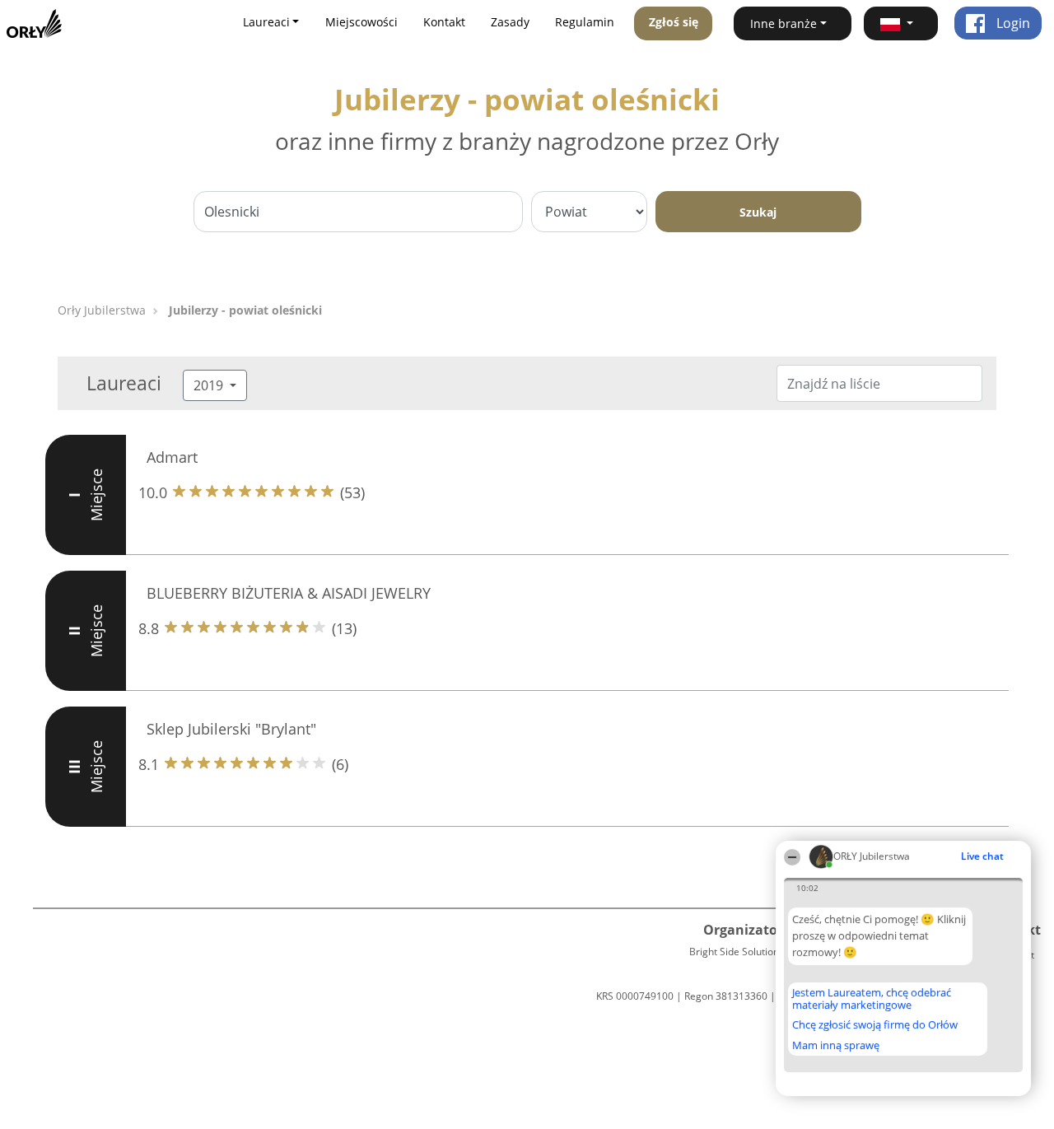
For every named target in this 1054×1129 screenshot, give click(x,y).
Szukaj (758, 212)
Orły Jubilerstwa (102, 310)
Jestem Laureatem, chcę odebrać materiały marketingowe (871, 998)
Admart (172, 457)
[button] (901, 23)
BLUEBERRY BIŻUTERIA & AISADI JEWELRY (289, 593)
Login (1011, 23)
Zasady (510, 22)
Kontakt (444, 22)
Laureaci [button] (266, 22)
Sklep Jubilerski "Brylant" (231, 729)
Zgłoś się (673, 22)
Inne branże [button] (783, 23)
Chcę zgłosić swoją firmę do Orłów (875, 1025)
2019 (210, 385)
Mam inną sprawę (835, 1045)
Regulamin (584, 22)
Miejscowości (361, 22)
